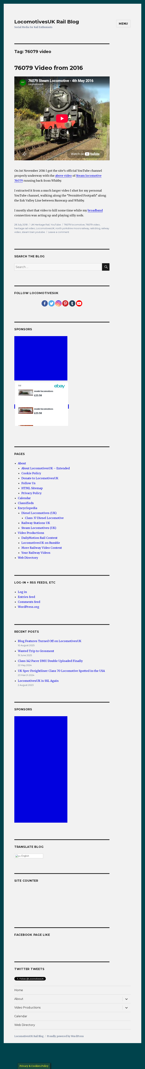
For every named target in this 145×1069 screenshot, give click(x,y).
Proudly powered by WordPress (65, 1036)
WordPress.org (28, 607)
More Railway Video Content (41, 547)
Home (18, 990)
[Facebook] (45, 303)
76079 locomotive (74, 224)
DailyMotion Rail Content (39, 538)
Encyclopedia (27, 508)
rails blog (95, 228)
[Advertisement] (41, 358)
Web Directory (28, 557)
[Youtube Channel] (79, 303)
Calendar (24, 498)
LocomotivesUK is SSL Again (38, 681)
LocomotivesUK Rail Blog (46, 22)
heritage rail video (24, 228)
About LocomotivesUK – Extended (45, 468)
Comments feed (29, 602)
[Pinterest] (65, 303)
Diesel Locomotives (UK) (39, 513)
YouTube (56, 224)
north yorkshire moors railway (72, 228)
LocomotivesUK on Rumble (40, 543)
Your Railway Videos (35, 552)
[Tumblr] (72, 303)
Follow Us (28, 483)
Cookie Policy (31, 473)
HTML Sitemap (32, 488)
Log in (22, 592)
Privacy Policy (31, 493)
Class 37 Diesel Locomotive (44, 518)
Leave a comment (58, 232)
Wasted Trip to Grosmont (36, 651)
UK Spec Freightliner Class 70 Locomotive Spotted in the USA (61, 671)
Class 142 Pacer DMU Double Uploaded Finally (50, 661)
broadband (95, 210)
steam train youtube (33, 232)
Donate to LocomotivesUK (39, 478)
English (25, 856)
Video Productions (31, 533)
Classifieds (26, 503)
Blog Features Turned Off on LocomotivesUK (49, 641)
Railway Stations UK (35, 523)
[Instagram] (58, 303)
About (22, 463)
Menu (123, 23)
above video (63, 175)
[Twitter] (51, 303)
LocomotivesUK (45, 228)
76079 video (93, 224)
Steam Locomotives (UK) (38, 528)
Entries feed (26, 597)
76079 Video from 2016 (48, 67)
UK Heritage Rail (40, 224)
